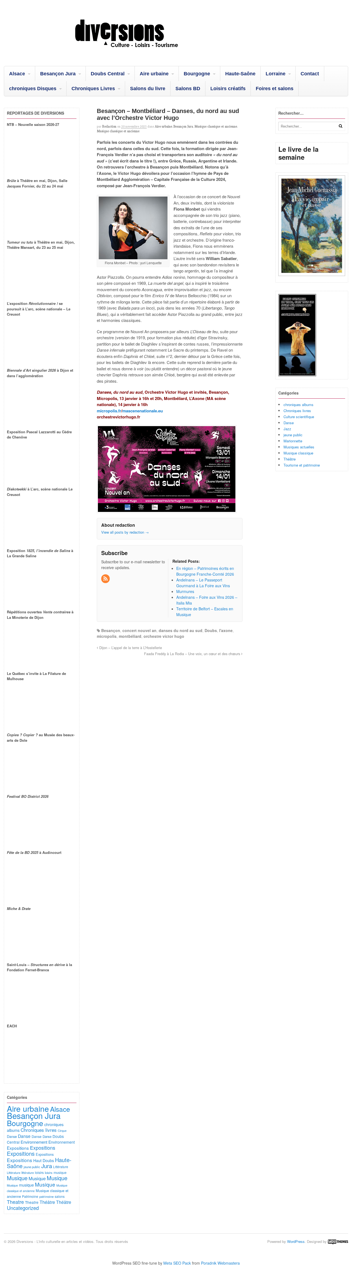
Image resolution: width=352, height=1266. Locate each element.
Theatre (15, 1201)
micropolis (107, 636)
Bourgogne (197, 73)
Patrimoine (30, 1196)
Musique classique (298, 453)
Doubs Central (108, 73)
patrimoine (46, 1196)
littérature (27, 1172)
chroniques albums (299, 404)
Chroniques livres (297, 410)
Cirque (62, 1131)
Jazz (287, 428)
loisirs (39, 1172)
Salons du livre (147, 88)
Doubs (211, 630)
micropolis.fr (109, 411)
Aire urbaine (154, 73)
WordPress (296, 1241)
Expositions (18, 1148)
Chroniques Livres (93, 88)
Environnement (34, 1142)
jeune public (293, 434)
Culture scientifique (299, 416)
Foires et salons (274, 88)
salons (60, 1196)
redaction (109, 126)
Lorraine (275, 73)
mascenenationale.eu (142, 411)
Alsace (17, 73)
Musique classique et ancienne (215, 126)
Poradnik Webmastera (220, 1263)
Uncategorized (23, 1207)
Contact (310, 73)
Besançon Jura (58, 73)
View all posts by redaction (125, 532)
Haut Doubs (43, 1160)
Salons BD (187, 88)
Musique (17, 1178)
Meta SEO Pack (177, 1263)
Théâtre (290, 459)
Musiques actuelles (299, 446)
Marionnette (293, 440)
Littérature (60, 1167)
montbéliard (130, 636)
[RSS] (106, 578)
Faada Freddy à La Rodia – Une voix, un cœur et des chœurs (192, 653)
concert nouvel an (139, 630)
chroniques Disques (32, 88)
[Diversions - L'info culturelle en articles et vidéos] (141, 52)
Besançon (110, 630)
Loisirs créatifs (228, 88)
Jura (46, 1166)
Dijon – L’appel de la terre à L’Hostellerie (130, 647)
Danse (289, 422)
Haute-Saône (240, 73)
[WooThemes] (338, 1241)
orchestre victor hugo (164, 636)
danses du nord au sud (180, 630)
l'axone (226, 630)
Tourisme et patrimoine (302, 465)
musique (60, 1172)
